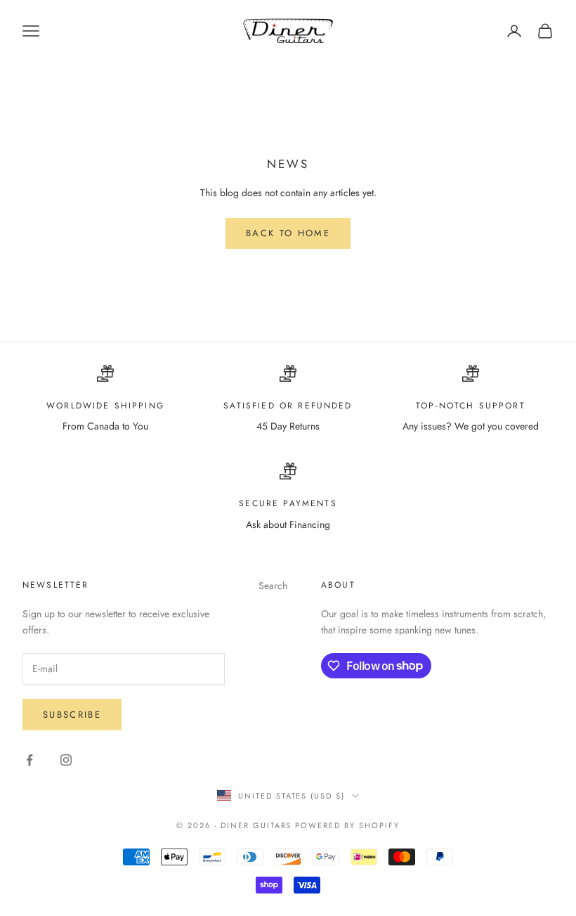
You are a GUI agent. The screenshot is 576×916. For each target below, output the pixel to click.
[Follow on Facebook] (29, 760)
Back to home (288, 233)
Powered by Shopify (347, 825)
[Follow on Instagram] (66, 760)
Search (272, 586)
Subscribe (72, 714)
